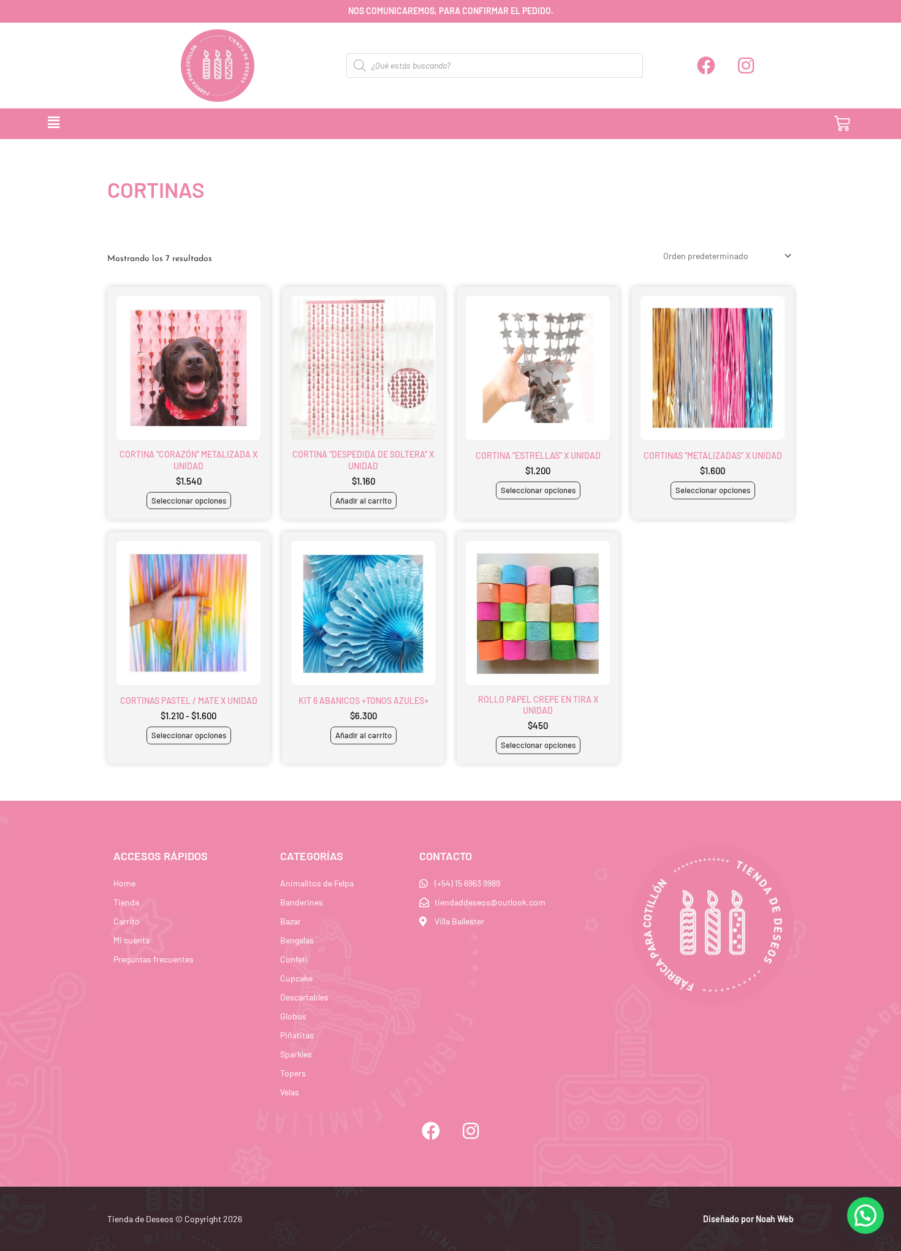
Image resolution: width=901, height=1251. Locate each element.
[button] (407, 123)
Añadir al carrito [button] (363, 500)
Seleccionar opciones (188, 500)
